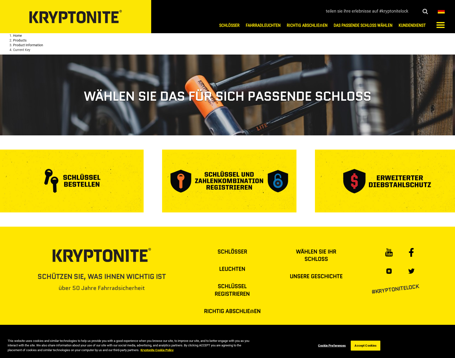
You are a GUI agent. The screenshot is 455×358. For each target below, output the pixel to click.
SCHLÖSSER (232, 251)
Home (17, 35)
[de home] (75, 16)
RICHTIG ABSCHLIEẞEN (232, 311)
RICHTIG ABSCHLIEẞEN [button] (307, 25)
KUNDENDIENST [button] (412, 25)
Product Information (28, 45)
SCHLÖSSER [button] (229, 25)
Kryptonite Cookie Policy (157, 350)
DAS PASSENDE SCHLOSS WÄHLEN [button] (363, 25)
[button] (441, 11)
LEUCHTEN (232, 269)
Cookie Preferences (332, 345)
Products (20, 40)
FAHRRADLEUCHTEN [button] (263, 25)
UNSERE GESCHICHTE (316, 276)
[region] (227, 346)
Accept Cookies (366, 345)
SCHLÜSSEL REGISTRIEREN (232, 290)
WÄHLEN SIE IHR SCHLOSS (316, 255)
